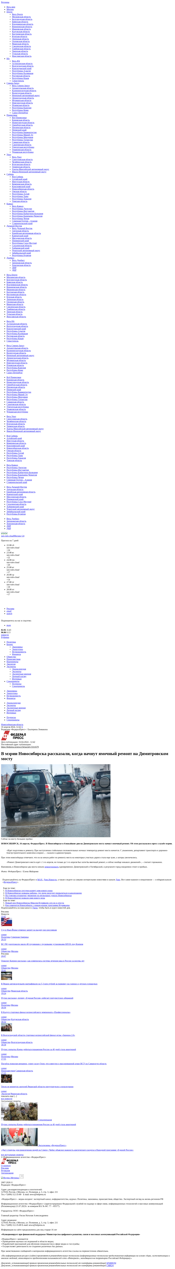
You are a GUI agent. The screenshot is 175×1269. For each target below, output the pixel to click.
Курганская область (21, 164)
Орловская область (21, 41)
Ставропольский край (22, 223)
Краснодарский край (21, 68)
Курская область (19, 36)
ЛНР (14, 268)
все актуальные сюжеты (12, 1154)
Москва (10, 9)
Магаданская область (22, 238)
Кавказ (10, 204)
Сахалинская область (22, 245)
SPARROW (111, 1263)
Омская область (19, 191)
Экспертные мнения (21, 674)
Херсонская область (21, 265)
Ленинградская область (23, 98)
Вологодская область (22, 93)
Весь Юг (16, 61)
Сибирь (10, 174)
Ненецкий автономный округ (26, 95)
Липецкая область (20, 39)
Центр (9, 12)
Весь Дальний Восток (22, 228)
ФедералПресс (10, 882)
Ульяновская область (21, 149)
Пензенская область (21, 127)
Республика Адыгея (21, 71)
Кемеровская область (22, 184)
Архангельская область (23, 88)
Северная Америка (20, 937)
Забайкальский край (21, 253)
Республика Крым (20, 78)
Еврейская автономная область (26, 233)
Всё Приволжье (19, 117)
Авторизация (7, 1173)
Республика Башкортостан (24, 132)
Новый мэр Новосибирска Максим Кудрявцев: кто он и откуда (34, 903)
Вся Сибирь (17, 177)
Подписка (16, 684)
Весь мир (11, 7)
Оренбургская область (22, 125)
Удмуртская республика (23, 147)
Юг (8, 58)
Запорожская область (22, 263)
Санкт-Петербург (20, 113)
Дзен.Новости (50, 879)
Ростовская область (21, 76)
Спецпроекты (13, 681)
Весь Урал (16, 157)
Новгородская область (22, 103)
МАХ (40, 879)
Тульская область (20, 53)
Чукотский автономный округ (26, 250)
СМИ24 (109, 1265)
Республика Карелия (21, 108)
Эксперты (11, 666)
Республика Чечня (20, 218)
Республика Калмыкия (22, 73)
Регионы (5, 2)
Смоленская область (21, 46)
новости (5, 635)
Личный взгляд (19, 676)
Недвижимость (19, 652)
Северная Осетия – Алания (24, 221)
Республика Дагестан (22, 208)
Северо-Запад (13, 83)
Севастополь (18, 81)
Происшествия (13, 659)
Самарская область (21, 142)
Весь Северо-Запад (21, 85)
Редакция (5, 1170)
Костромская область (22, 34)
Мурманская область (21, 100)
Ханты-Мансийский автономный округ (30, 169)
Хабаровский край (20, 248)
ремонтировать (52, 867)
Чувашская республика (22, 152)
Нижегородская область (23, 122)
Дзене (35, 908)
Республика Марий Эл (22, 135)
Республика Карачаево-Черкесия (27, 216)
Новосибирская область (23, 189)
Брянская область (20, 22)
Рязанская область (20, 44)
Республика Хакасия (21, 199)
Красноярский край (21, 186)
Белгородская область (22, 19)
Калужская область (21, 31)
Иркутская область (21, 181)
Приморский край (20, 240)
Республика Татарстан (22, 140)
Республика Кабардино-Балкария (27, 213)
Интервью (17, 679)
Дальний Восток (14, 226)
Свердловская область (22, 159)
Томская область (19, 201)
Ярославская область (21, 56)
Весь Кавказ (17, 206)
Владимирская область (22, 24)
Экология (11, 664)
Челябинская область (22, 162)
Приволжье (12, 115)
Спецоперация (45, 1120)
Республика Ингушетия (23, 211)
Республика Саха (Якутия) (24, 243)
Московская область (21, 17)
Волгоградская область (22, 66)
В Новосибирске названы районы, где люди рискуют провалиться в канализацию (43, 893)
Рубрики (5, 637)
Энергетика (17, 649)
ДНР (14, 270)
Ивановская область (21, 29)
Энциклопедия (19, 669)
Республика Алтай (20, 194)
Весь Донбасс (18, 260)
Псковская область (20, 105)
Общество (11, 657)
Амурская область (20, 231)
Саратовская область (21, 145)
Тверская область (20, 51)
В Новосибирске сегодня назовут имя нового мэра (28, 890)
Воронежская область (22, 26)
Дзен (118, 879)
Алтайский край (19, 179)
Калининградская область (24, 90)
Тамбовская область (21, 49)
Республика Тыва (20, 196)
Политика (11, 642)
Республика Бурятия (21, 255)
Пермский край (19, 130)
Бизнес (10, 644)
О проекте (6, 1165)
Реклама (10, 608)
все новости (6, 1098)
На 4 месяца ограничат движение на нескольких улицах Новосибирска (38, 895)
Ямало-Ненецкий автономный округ (29, 172)
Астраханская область (22, 63)
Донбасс (10, 258)
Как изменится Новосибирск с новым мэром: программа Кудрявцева (37, 905)
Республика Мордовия (22, 137)
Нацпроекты (12, 661)
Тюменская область (21, 167)
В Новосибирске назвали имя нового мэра (25, 898)
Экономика (17, 647)
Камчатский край (20, 236)
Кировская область (21, 120)
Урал (9, 154)
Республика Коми (20, 110)
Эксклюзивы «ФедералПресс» (52, 1145)
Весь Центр (17, 14)
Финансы (16, 654)
